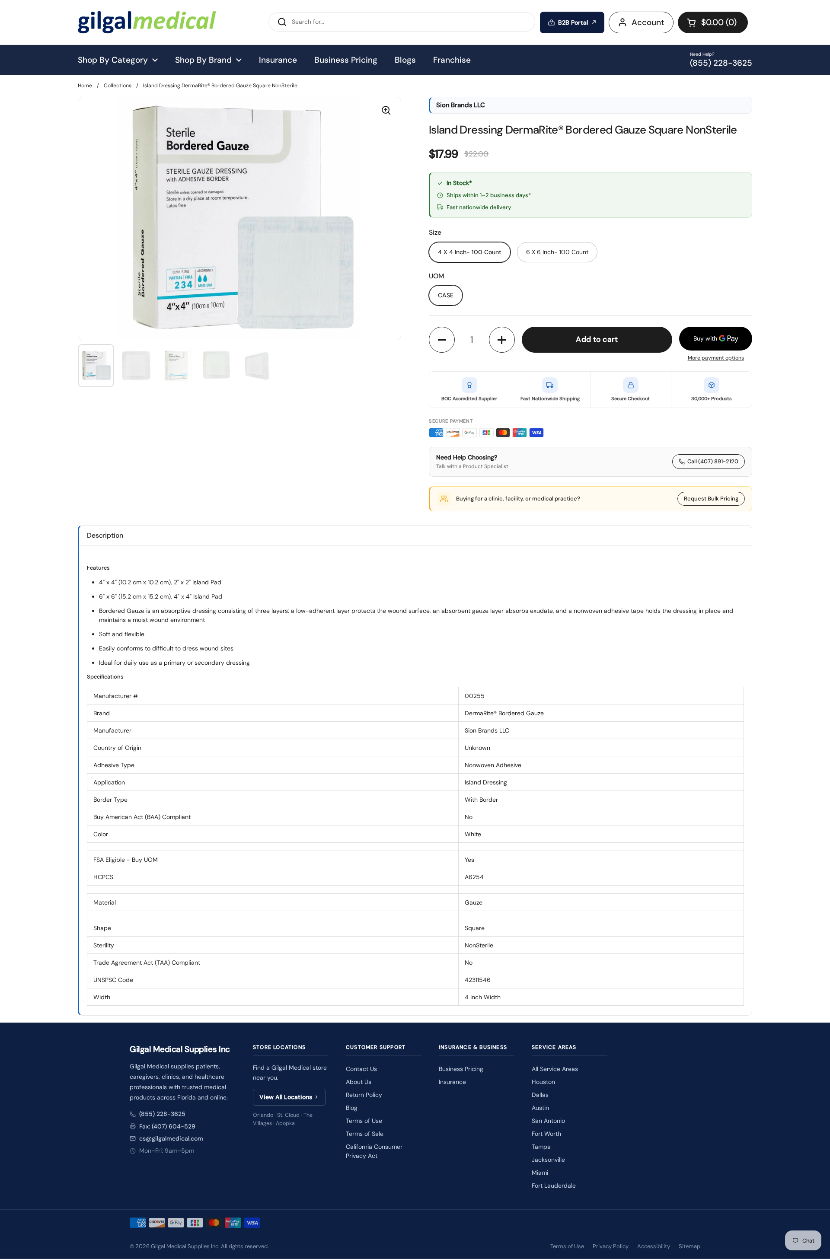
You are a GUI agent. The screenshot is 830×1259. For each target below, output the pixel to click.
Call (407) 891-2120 (712, 461)
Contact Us (361, 1069)
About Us (358, 1082)
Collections (117, 85)
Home (85, 85)
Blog (352, 1108)
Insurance (452, 1082)
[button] (713, 22)
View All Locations (285, 1097)
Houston (543, 1082)
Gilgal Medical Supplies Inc (184, 1246)
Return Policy (364, 1095)
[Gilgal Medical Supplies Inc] (147, 22)
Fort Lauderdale (554, 1185)
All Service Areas (555, 1069)
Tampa (541, 1147)
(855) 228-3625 (162, 1114)
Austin (540, 1108)
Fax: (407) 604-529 (167, 1126)
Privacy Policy (611, 1246)
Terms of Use (364, 1121)
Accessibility (653, 1246)
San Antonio (548, 1121)
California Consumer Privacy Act (374, 1151)
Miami (540, 1172)
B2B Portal (573, 22)
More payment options (716, 357)
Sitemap (689, 1246)
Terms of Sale (364, 1134)
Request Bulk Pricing (711, 498)
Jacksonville (548, 1159)
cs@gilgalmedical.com (171, 1138)
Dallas (540, 1095)
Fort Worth (546, 1134)
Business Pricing (461, 1069)
